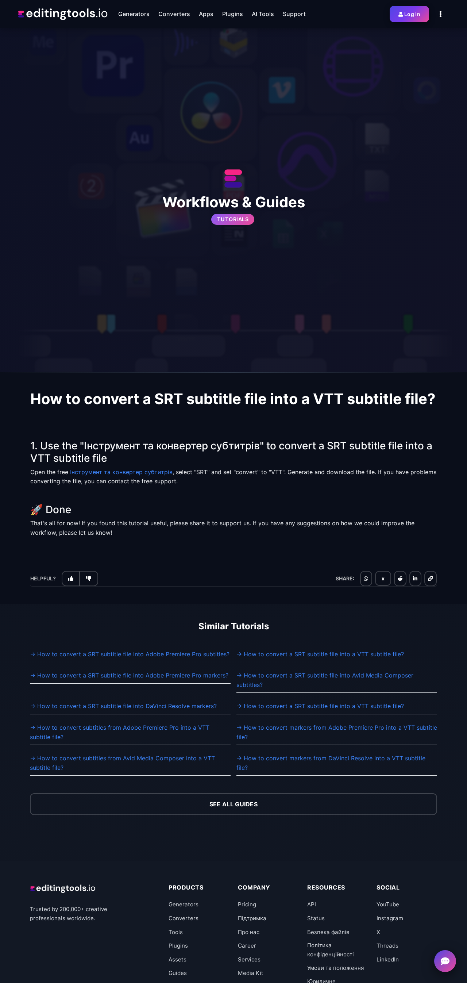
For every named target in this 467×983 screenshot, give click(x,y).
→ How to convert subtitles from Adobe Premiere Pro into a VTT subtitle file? (119, 732)
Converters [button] (174, 14)
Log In (412, 14)
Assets (177, 959)
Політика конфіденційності (330, 949)
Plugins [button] (232, 14)
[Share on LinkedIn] (415, 578)
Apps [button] (206, 14)
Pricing (247, 904)
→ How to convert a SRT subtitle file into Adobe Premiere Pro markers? (129, 675)
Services (249, 959)
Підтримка (252, 918)
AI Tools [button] (263, 14)
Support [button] (294, 14)
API (311, 904)
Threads (387, 945)
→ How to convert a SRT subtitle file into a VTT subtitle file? (320, 654)
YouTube (388, 904)
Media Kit (250, 972)
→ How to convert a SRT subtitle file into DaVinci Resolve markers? (123, 706)
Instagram (390, 918)
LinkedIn (388, 959)
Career (247, 945)
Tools (176, 932)
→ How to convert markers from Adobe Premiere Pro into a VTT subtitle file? (336, 732)
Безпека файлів (328, 932)
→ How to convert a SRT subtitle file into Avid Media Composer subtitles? (324, 680)
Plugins (178, 945)
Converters (183, 918)
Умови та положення (335, 967)
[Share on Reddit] (400, 578)
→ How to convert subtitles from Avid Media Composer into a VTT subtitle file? (122, 762)
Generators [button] (134, 14)
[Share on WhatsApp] (366, 578)
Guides (178, 972)
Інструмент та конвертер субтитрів (121, 471)
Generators (183, 904)
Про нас (248, 932)
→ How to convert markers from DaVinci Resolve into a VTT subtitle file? (330, 762)
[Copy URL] (430, 578)
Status (316, 918)
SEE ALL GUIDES (233, 804)
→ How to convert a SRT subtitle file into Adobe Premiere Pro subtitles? (129, 654)
